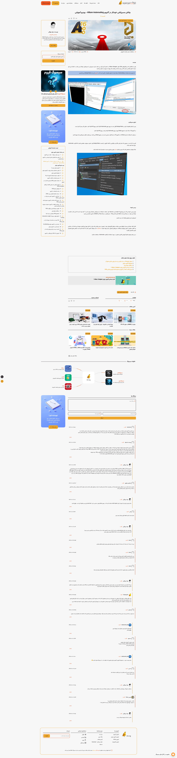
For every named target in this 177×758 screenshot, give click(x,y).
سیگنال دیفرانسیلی (128, 265)
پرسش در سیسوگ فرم (53, 105)
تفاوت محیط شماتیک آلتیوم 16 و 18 (53, 175)
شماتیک (99, 228)
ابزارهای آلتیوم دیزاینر (127, 263)
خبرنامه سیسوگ (61, 54)
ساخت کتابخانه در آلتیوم (55, 191)
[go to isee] (62, 377)
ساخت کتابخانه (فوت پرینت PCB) (53, 194)
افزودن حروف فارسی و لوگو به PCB (53, 208)
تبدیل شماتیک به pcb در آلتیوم (54, 178)
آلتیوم (96, 73)
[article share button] (71, 18)
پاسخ (70, 437)
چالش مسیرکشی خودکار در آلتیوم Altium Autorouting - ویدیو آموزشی (53, 162)
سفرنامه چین (70, 3)
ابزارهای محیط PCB (56, 189)
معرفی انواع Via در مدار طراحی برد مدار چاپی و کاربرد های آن (119, 261)
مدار (116, 149)
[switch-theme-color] (2, 376)
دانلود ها (86, 3)
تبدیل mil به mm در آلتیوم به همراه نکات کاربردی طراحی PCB (118, 269)
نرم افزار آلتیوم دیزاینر (123, 20)
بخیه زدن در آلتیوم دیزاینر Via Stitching (52, 224)
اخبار (81, 3)
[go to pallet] (61, 386)
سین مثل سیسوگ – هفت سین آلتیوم (52, 155)
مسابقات (76, 3)
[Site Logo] (127, 3)
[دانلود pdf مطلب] (69, 18)
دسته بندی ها (93, 3)
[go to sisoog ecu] (62, 368)
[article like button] (74, 18)
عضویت (46, 736)
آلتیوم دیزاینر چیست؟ (56, 168)
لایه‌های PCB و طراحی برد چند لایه (53, 213)
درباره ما (63, 3)
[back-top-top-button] (2, 381)
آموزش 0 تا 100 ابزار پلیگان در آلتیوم (53, 233)
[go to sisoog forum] (115, 381)
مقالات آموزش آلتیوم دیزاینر (123, 292)
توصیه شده (130, 20)
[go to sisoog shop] (114, 373)
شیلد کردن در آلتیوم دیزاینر (55, 227)
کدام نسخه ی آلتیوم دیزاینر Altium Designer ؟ (121, 267)
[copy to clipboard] (76, 18)
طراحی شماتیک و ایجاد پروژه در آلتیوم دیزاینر (52, 170)
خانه (99, 3)
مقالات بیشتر (53, 45)
